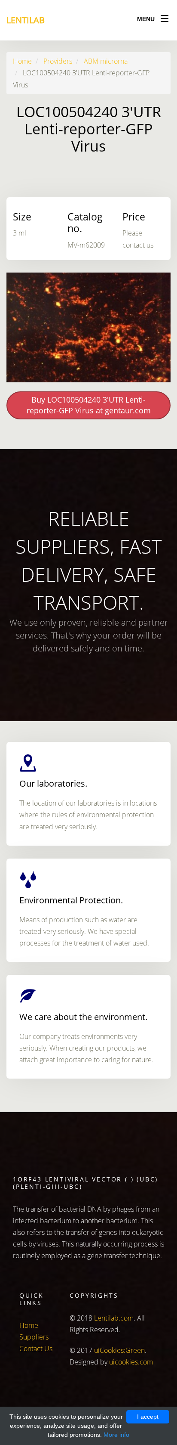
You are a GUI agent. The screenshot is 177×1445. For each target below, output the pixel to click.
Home (22, 61)
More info (116, 1434)
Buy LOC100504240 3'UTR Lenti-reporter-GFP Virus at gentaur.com (89, 405)
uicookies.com (131, 1362)
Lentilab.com (114, 1318)
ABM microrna (106, 61)
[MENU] (164, 17)
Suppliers (34, 1337)
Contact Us (35, 1348)
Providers (57, 61)
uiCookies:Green (119, 1350)
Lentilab (25, 20)
